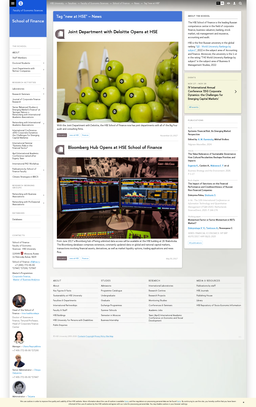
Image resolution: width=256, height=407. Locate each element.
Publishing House (204, 295)
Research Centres (157, 290)
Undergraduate (108, 295)
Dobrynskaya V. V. (196, 228)
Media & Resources (208, 280)
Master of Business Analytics (26, 279)
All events (193, 107)
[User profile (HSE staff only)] (234, 3)
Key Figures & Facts (62, 290)
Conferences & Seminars (160, 305)
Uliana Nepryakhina (32, 346)
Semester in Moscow (111, 315)
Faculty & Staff (60, 310)
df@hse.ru (35, 261)
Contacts (81, 336)
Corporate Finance (21, 276)
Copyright (90, 336)
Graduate (105, 300)
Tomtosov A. (212, 228)
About (57, 280)
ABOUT (16, 52)
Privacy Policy (100, 336)
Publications (195, 120)
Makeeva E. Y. (217, 165)
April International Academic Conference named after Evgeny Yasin (25, 156)
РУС (218, 3)
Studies (106, 280)
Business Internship (110, 320)
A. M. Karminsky (205, 139)
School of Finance (28, 21)
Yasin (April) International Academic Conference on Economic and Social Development (166, 318)
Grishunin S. (210, 195)
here (127, 401)
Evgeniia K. (193, 165)
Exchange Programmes (111, 305)
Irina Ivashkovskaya (30, 313)
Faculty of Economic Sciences (28, 10)
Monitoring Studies (158, 300)
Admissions (106, 285)
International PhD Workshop (25, 163)
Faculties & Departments (64, 300)
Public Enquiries (60, 325)
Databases (17, 219)
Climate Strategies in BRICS (25, 176)
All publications (195, 243)
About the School (199, 16)
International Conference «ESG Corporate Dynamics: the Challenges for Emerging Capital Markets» (25, 134)
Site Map (109, 336)
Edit (240, 337)
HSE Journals (202, 290)
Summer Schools (109, 310)
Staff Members (19, 57)
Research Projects (157, 295)
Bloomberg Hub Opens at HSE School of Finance (115, 147)
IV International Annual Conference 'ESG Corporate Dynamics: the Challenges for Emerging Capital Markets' (205, 93)
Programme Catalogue (111, 290)
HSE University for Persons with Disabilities (73, 320)
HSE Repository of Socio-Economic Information (219, 305)
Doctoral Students (21, 63)
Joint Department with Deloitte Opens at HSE (113, 31)
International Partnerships (65, 305)
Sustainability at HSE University (67, 295)
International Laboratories (161, 285)
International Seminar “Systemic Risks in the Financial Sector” (22, 145)
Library (200, 300)
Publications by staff (206, 285)
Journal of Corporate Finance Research (26, 100)
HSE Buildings (59, 315)
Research (154, 280)
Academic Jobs (155, 310)
